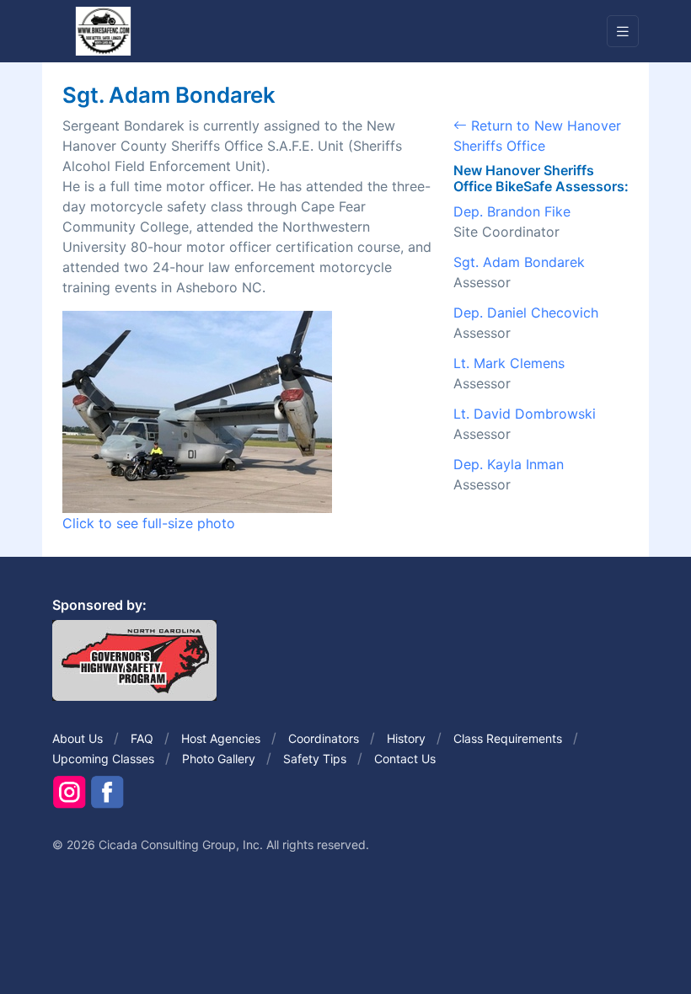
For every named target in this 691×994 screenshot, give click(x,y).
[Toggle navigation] (623, 31)
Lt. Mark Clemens (509, 363)
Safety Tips (314, 758)
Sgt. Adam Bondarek (519, 262)
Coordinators (323, 738)
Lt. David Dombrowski (524, 413)
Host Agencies (220, 738)
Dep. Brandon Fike (511, 211)
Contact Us (405, 758)
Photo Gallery (218, 758)
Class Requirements (507, 738)
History (406, 738)
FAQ (142, 738)
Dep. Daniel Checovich (525, 312)
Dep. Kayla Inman (508, 464)
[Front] (102, 30)
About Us (77, 738)
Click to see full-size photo (148, 523)
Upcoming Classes (103, 758)
